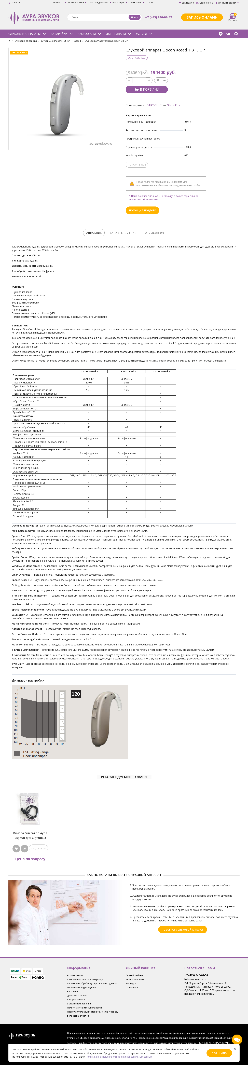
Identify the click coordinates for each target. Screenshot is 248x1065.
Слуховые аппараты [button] (24, 34)
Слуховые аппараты (26, 40)
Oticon (152, 105)
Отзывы (150, 2)
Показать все (137, 164)
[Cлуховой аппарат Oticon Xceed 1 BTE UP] (65, 98)
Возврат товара (76, 999)
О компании (135, 2)
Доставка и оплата (77, 995)
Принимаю (219, 1053)
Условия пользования (79, 1003)
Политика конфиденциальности (84, 1007)
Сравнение (132, 987)
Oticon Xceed (174, 105)
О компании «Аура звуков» (81, 987)
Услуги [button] (141, 34)
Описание (94, 232)
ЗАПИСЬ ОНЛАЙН (202, 17)
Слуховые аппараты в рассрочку (85, 979)
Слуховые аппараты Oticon (55, 40)
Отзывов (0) (154, 232)
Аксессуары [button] (87, 34)
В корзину (149, 89)
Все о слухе (119, 2)
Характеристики (123, 232)
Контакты (58, 2)
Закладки (131, 983)
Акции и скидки (75, 2)
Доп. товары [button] (116, 34)
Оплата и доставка (98, 2)
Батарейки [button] (59, 34)
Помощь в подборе (142, 210)
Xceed (77, 40)
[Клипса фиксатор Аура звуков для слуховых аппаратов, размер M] (30, 808)
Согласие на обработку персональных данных (92, 983)
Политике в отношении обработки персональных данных (119, 1056)
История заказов (135, 979)
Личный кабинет (135, 975)
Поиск (134, 17)
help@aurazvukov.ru (195, 979)
